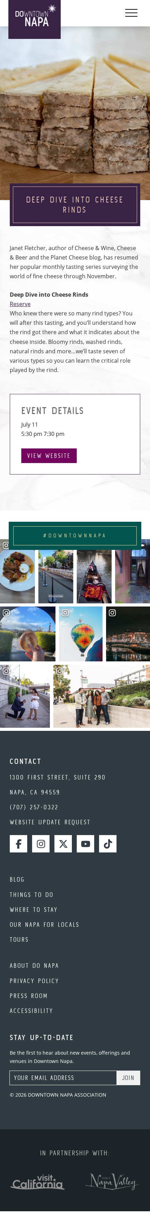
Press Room (29, 995)
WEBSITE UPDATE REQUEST (50, 822)
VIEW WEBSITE (49, 455)
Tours (19, 939)
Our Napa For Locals (45, 924)
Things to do (32, 894)
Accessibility (31, 1010)
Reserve (20, 304)
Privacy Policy (34, 980)
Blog (17, 879)
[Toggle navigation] (131, 13)
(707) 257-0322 (34, 807)
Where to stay (34, 909)
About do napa (34, 965)
